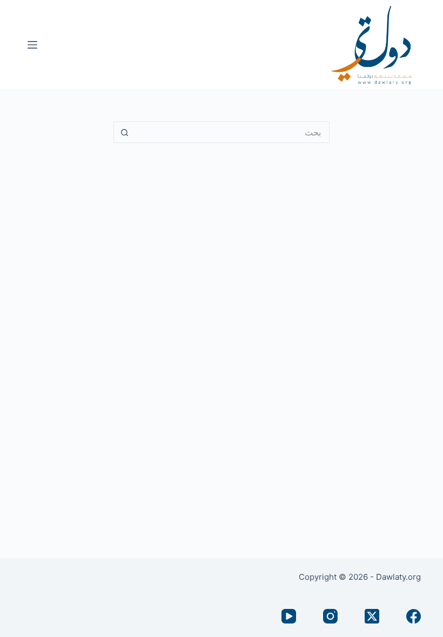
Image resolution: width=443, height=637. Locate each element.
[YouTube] (288, 616)
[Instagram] (330, 616)
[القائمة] (32, 45)
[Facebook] (413, 616)
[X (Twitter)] (372, 616)
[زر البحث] (124, 132)
